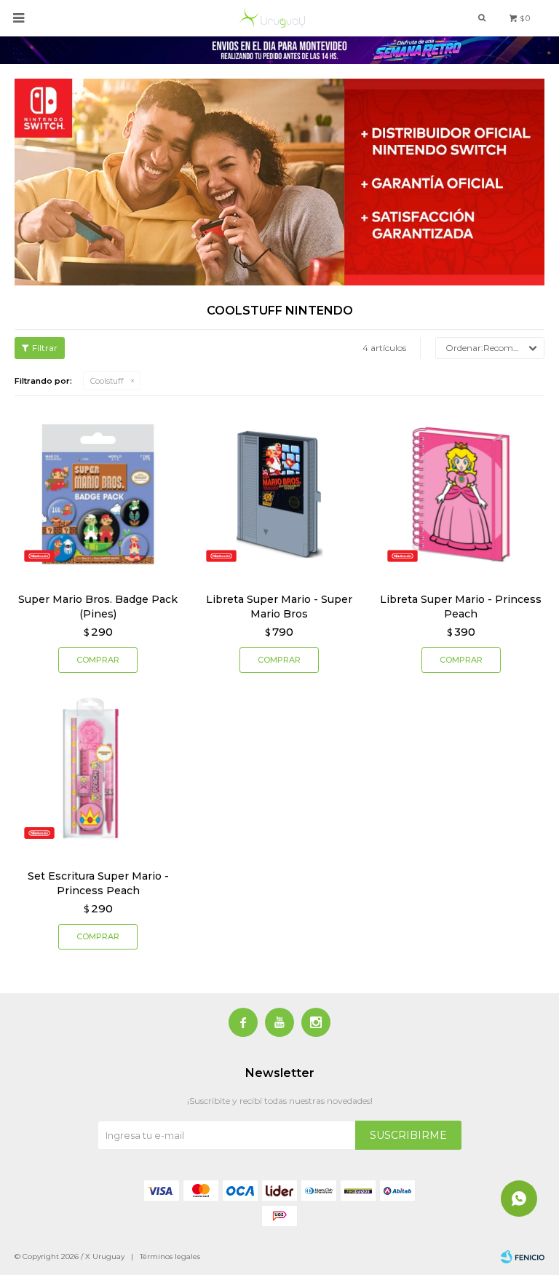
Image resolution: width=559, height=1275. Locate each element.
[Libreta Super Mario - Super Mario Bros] (279, 494)
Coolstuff (107, 381)
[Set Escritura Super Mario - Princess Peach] (98, 770)
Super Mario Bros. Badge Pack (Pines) (98, 606)
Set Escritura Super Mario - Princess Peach (98, 883)
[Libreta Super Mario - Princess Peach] (461, 494)
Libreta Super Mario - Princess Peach (461, 606)
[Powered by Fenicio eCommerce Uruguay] (522, 1257)
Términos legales (170, 1256)
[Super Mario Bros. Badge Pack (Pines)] (98, 494)
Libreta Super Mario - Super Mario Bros (279, 606)
